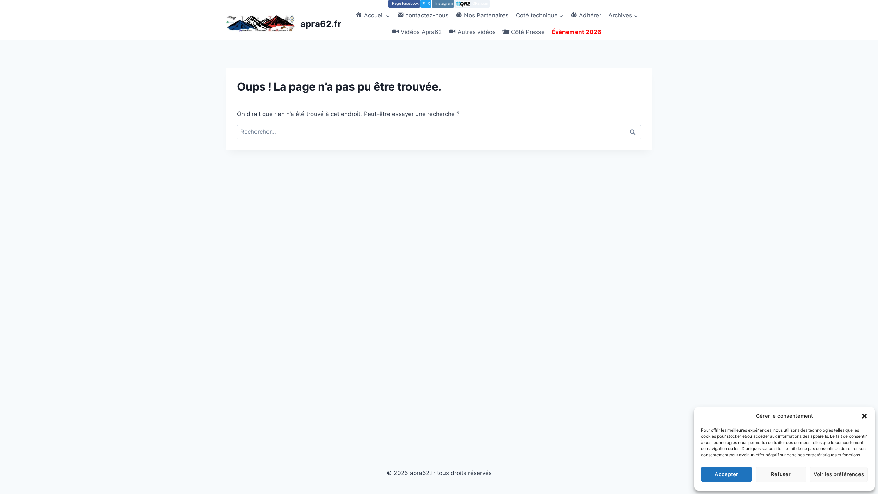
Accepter (726, 474)
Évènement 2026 (576, 31)
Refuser (781, 474)
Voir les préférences (839, 474)
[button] (864, 416)
